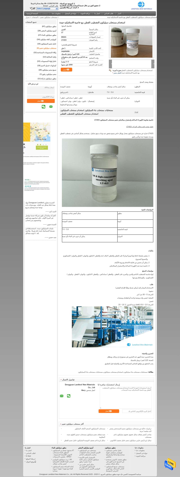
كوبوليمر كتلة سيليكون (48, 39)
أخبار (119, 13)
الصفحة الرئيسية (32, 13)
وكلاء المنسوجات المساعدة (46, 53)
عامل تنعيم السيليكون (48, 44)
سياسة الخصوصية (135, 474)
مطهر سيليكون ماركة (48, 79)
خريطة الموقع (31, 459)
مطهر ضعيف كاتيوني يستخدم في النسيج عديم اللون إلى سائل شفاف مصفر (116, 462)
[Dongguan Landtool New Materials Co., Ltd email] (52, 109)
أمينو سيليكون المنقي (48, 31)
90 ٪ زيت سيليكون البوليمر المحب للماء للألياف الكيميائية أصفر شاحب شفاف (63, 462)
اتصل (39, 101)
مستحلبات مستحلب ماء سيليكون (135, 372)
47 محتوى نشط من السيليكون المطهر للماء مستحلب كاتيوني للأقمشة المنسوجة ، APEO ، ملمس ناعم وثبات (63, 453)
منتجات (45, 13)
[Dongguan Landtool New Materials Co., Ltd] (57, 8)
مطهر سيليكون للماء (49, 35)
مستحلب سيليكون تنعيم (48, 17)
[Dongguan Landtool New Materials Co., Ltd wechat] (45, 109)
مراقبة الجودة (85, 13)
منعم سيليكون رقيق (49, 74)
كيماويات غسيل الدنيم (48, 66)
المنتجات (35, 17)
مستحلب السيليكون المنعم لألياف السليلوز (90, 429)
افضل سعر (117, 73)
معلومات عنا (56, 13)
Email (45, 6)
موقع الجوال (30, 462)
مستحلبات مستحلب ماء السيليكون (90, 372)
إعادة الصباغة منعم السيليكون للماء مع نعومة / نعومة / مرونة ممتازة (63, 469)
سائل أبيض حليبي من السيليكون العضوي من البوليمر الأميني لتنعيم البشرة (89, 467)
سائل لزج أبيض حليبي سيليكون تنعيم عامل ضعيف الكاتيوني (130, 440)
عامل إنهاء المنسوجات (48, 61)
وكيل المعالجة (51, 57)
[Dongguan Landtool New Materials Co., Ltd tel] (39, 110)
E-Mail (28, 456)
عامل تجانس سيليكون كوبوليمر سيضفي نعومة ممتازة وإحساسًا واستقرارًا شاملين (115, 453)
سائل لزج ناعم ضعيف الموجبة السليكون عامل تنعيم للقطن (84, 440)
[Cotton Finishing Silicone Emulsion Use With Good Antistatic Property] (132, 42)
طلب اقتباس (53, 6)
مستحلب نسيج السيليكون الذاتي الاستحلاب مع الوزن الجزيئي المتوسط (115, 469)
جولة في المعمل (70, 13)
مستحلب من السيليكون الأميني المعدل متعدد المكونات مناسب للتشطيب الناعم (89, 452)
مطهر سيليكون (51, 26)
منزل (27, 17)
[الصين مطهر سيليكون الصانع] (142, 5)
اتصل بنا (97, 13)
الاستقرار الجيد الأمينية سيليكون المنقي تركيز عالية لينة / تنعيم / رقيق (89, 459)
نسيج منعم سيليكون (49, 70)
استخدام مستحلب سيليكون (113, 372)
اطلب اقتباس (31, 453)
